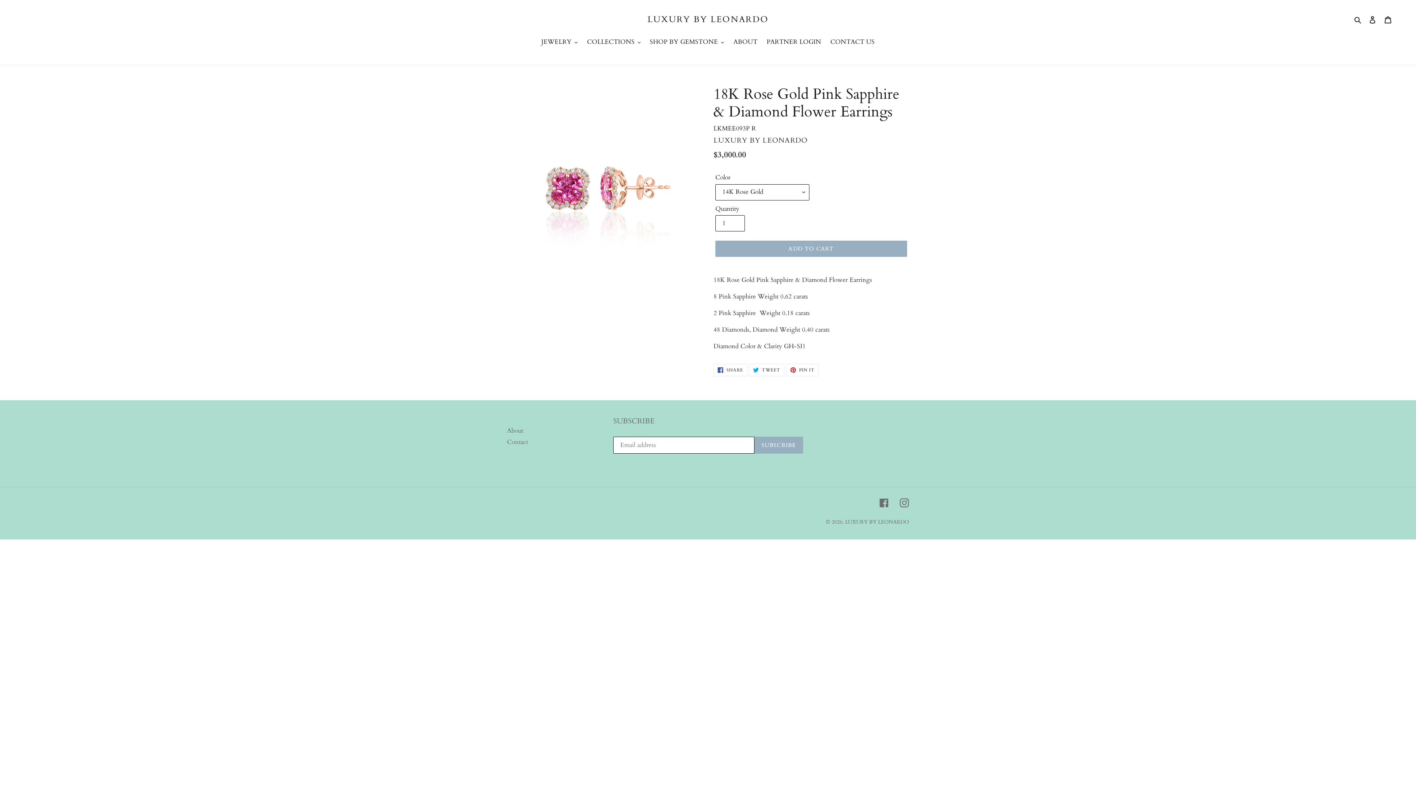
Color (722, 177)
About (515, 430)
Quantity (727, 209)
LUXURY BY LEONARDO (708, 19)
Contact (517, 442)
